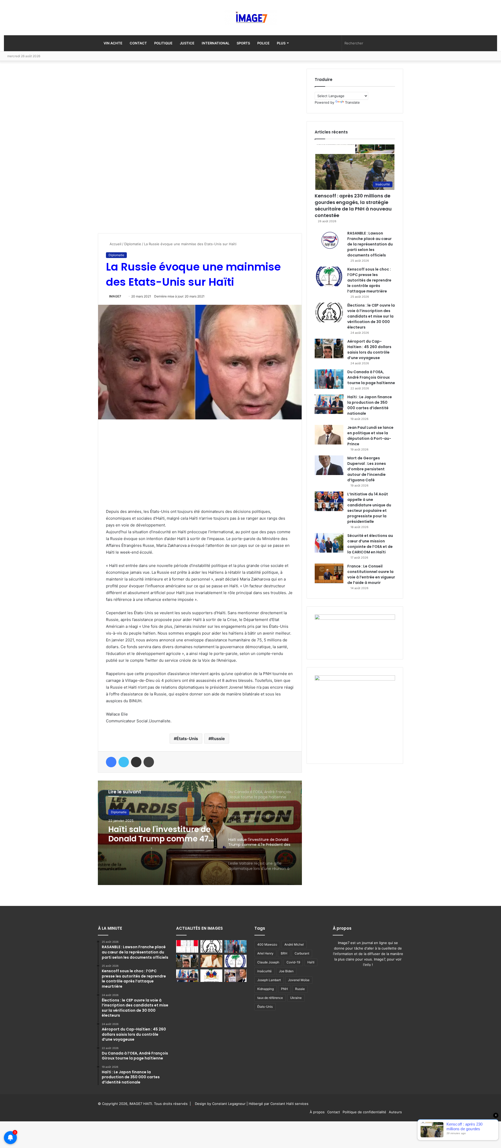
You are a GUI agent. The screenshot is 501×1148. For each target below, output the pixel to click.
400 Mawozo (267, 944)
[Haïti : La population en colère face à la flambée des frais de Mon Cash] (187, 946)
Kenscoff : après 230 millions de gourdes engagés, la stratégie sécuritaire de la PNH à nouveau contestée (353, 205)
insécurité (264, 971)
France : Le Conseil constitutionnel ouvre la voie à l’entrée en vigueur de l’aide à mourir (371, 574)
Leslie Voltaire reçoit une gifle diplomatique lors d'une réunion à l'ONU (156, 834)
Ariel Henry (265, 953)
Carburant (302, 953)
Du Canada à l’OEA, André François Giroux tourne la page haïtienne (371, 377)
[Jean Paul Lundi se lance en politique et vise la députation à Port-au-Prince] (329, 434)
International (215, 43)
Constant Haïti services (289, 1104)
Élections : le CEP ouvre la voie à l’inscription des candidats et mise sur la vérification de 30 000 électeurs (371, 316)
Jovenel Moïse (298, 980)
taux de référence (270, 998)
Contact (138, 43)
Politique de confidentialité (364, 1112)
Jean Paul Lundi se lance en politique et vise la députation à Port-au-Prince (370, 436)
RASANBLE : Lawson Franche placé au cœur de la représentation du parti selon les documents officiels (370, 244)
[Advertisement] (137, 147)
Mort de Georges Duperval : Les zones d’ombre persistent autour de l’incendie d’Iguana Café (366, 469)
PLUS (281, 43)
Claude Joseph (268, 962)
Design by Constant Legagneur (220, 1104)
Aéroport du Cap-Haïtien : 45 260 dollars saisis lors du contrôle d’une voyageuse (369, 349)
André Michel (294, 944)
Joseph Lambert (269, 980)
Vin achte (112, 43)
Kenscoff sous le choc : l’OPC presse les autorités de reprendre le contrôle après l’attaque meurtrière (369, 280)
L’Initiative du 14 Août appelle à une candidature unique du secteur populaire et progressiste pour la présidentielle (369, 507)
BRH (284, 953)
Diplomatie (132, 244)
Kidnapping (265, 989)
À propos (317, 1112)
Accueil (115, 244)
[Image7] (250, 17)
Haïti (310, 962)
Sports (243, 43)
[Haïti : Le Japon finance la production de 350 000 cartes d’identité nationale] (329, 404)
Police (263, 43)
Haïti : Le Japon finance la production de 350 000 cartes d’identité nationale (369, 405)
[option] (200, 833)
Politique (163, 43)
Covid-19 (293, 962)
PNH (284, 989)
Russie (218, 738)
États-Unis (187, 738)
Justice (187, 43)
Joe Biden (286, 971)
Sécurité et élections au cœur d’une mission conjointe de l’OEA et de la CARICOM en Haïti (370, 544)
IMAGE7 (115, 296)
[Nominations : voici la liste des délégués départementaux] (211, 975)
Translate (352, 102)
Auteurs (395, 1112)
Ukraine (296, 998)
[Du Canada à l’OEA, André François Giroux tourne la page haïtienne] (329, 379)
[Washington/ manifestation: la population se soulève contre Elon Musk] (235, 975)
